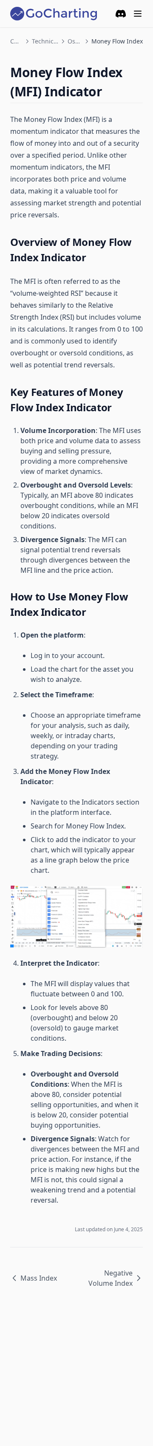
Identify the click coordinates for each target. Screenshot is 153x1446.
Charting (16, 41)
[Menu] (138, 14)
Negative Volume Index (110, 1278)
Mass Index (38, 1278)
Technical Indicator (45, 41)
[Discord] (121, 14)
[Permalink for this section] (109, 91)
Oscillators (75, 41)
